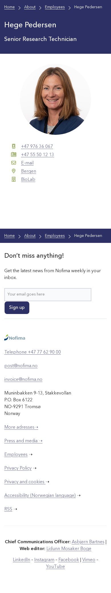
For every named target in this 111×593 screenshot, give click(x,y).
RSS (8, 509)
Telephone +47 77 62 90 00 (32, 352)
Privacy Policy (18, 468)
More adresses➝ (21, 427)
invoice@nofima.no (23, 379)
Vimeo (88, 560)
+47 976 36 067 (37, 146)
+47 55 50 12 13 (37, 155)
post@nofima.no (21, 366)
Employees (16, 455)
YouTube (55, 567)
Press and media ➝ (23, 441)
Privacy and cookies (25, 482)
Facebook (68, 560)
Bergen (28, 171)
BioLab (28, 179)
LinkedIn (21, 560)
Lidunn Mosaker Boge (68, 549)
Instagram (44, 560)
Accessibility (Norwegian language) (40, 495)
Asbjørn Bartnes (88, 542)
